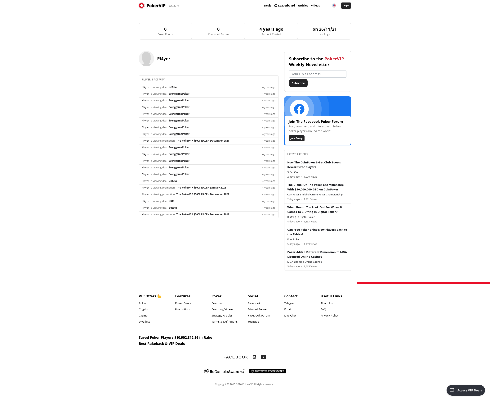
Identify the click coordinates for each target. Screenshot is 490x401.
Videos (315, 5)
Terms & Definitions (225, 322)
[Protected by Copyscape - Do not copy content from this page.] (267, 371)
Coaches (217, 303)
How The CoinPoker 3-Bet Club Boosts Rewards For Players (314, 165)
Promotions (183, 310)
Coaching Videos (222, 310)
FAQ (323, 310)
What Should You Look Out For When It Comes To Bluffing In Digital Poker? (314, 210)
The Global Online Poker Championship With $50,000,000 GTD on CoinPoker (315, 187)
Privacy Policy (330, 316)
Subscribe (298, 83)
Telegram (290, 303)
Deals (267, 5)
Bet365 (173, 87)
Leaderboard (286, 5)
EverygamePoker (179, 94)
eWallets (144, 322)
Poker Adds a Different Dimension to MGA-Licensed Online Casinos (317, 255)
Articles (303, 5)
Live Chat (290, 316)
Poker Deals (183, 303)
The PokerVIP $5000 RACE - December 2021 (202, 141)
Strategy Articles (222, 316)
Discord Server (257, 310)
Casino (143, 316)
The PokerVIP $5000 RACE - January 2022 (201, 188)
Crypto (143, 310)
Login (346, 5)
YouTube (253, 322)
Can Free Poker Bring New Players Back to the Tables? (317, 232)
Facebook (254, 303)
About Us (327, 303)
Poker (142, 303)
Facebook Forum (259, 316)
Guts (171, 201)
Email (288, 310)
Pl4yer (145, 87)
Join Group (297, 138)
